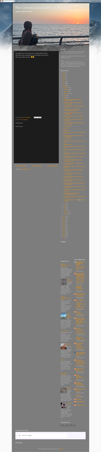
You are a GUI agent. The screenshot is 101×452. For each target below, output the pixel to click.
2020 (63, 81)
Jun (65, 203)
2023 (63, 79)
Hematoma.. (69, 344)
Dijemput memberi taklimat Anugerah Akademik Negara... (72, 100)
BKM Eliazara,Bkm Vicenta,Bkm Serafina (80, 355)
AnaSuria (78, 395)
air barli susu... (69, 388)
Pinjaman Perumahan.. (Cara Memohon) (65, 265)
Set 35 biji (78, 391)
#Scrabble (65, 128)
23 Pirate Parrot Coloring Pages (79, 296)
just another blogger (79, 338)
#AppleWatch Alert (68, 144)
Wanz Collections (80, 352)
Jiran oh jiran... (64, 330)
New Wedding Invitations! (79, 324)
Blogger (61, 448)
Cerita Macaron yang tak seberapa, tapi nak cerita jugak (81, 364)
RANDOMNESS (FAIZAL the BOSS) (80, 263)
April (65, 207)
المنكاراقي (78, 399)
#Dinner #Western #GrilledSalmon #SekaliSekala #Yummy (71, 110)
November (66, 89)
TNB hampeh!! (69, 280)
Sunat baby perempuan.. (64, 373)
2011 (63, 229)
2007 (63, 237)
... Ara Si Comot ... (81, 405)
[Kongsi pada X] (37, 117)
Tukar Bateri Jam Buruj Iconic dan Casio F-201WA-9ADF (80, 267)
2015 (63, 220)
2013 (63, 224)
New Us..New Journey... (79, 344)
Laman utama (37, 166)
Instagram (25, 119)
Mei (65, 205)
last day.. (63, 359)
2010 (63, 231)
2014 (63, 222)
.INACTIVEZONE (80, 294)
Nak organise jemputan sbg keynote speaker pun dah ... (72, 160)
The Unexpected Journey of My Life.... (44, 7)
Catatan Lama (52, 166)
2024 (63, 77)
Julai (65, 97)
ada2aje (78, 328)
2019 (63, 83)
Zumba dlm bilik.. (67, 126)
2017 (63, 216)
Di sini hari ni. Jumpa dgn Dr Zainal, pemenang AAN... (72, 174)
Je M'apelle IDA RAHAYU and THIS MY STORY (80, 275)
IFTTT (20, 119)
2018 (63, 85)
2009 (63, 233)
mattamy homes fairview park (79, 289)
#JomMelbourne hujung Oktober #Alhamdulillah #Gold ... (71, 194)
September (67, 93)
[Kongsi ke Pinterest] (40, 117)
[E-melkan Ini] (34, 117)
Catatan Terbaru (20, 166)
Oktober (66, 91)
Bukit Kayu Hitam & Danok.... (69, 315)
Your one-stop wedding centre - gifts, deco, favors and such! (80, 319)
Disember (66, 87)
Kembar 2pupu (67, 139)
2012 (63, 226)
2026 (63, 73)
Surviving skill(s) (80, 314)
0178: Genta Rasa (80, 371)
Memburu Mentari (80, 385)
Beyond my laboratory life (80, 360)
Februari (66, 212)
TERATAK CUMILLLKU (79, 383)
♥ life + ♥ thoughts (78, 312)
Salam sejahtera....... (79, 376)
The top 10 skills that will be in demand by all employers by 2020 (80, 331)
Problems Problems (80, 339)
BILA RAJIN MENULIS (79, 287)
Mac (65, 209)
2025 (63, 75)
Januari (66, 214)
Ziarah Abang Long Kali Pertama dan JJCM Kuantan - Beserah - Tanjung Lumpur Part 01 (80, 280)
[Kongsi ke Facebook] (39, 117)
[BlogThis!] (36, 117)
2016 (63, 218)
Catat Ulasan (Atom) (25, 169)
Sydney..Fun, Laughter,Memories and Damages (80, 347)
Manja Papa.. (66, 130)
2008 (63, 235)
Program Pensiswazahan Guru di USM (66, 298)
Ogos (65, 95)
